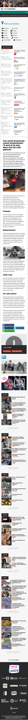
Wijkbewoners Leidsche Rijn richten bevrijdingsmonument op (19, 58)
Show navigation (2, 9)
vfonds (3, 717)
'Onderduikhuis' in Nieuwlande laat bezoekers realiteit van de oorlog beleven (20, 51)
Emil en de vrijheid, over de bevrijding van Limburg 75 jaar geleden (19, 94)
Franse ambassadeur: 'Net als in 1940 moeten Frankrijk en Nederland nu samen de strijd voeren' (19, 81)
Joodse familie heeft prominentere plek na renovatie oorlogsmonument (19, 102)
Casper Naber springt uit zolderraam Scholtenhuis (18, 117)
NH (5, 357)
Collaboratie (7, 351)
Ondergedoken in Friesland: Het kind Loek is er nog (19, 88)
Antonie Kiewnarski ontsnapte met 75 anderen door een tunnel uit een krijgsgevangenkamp (19, 110)
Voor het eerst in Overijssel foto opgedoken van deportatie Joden (19, 131)
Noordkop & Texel (17, 351)
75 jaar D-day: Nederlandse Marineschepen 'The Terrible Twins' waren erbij (19, 124)
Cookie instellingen (15, 660)
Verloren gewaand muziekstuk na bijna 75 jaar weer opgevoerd (19, 65)
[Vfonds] (14, 383)
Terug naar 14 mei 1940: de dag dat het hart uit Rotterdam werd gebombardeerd (20, 73)
